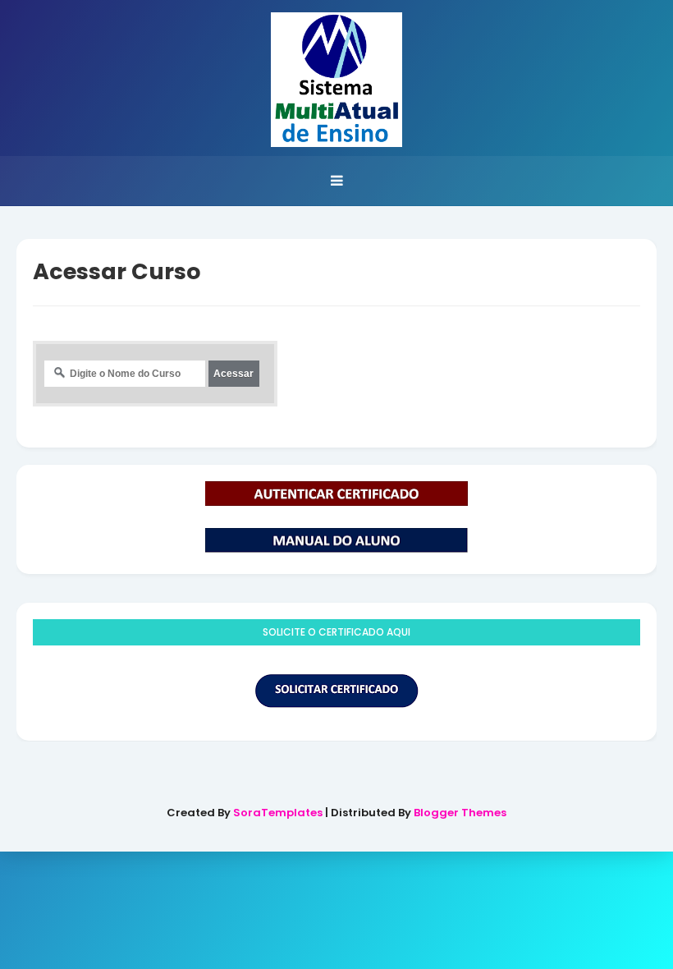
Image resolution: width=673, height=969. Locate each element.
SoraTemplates (278, 812)
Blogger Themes (460, 812)
